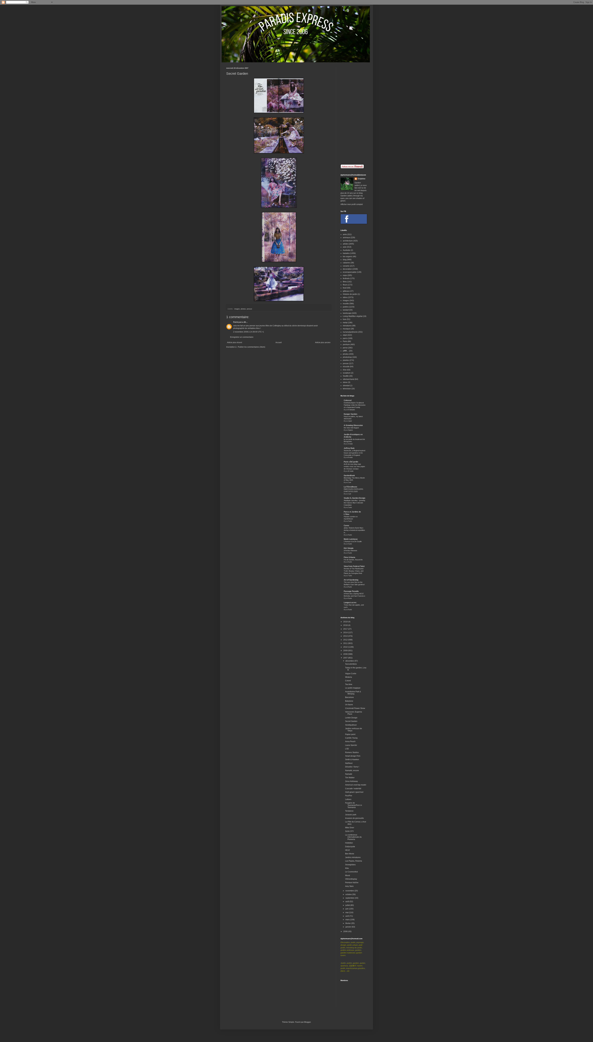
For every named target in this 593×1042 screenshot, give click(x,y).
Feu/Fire (348, 796)
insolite (346, 304)
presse (249, 309)
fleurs (345, 285)
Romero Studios (352, 752)
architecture (348, 241)
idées (345, 297)
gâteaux (346, 291)
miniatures (347, 326)
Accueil (278, 342)
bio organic (347, 256)
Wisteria (348, 677)
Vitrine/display (351, 879)
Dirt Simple (348, 548)
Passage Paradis (351, 591)
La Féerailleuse (350, 487)
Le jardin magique (352, 688)
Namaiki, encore (352, 770)
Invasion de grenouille (354, 818)
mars (347, 920)
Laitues (348, 799)
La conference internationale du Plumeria (353, 837)
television (347, 389)
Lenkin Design (351, 718)
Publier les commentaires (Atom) (251, 347)
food (345, 288)
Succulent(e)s (351, 664)
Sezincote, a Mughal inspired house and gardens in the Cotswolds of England (354, 453)
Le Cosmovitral (351, 872)
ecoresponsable (349, 272)
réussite (346, 366)
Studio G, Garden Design (354, 498)
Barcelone (349, 697)
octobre (348, 894)
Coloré (348, 681)
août (347, 901)
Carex (346, 525)
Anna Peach (350, 741)
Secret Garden (351, 721)
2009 (345, 650)
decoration (347, 269)
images (237, 309)
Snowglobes (350, 865)
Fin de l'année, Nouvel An (353, 560)
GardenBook (349, 475)
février (348, 923)
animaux (346, 237)
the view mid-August (351, 428)
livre (344, 319)
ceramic (346, 266)
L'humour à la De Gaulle (353, 541)
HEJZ (347, 850)
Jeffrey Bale (349, 448)
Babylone (349, 701)
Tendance (349, 811)
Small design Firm (352, 756)
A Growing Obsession (353, 425)
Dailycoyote (350, 847)
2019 (345, 622)
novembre (349, 891)
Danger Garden (350, 414)
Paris (345, 341)
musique (346, 329)
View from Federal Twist (354, 566)
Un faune (349, 705)
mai (347, 912)
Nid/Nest (348, 763)
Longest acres (350, 602)
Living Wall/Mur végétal (352, 316)
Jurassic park (350, 815)
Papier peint (350, 734)
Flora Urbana (349, 557)
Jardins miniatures (353, 857)
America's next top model (355, 785)
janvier (348, 927)
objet (345, 335)
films (345, 282)
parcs (345, 338)
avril (347, 916)
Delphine (361, 179)
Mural (347, 875)
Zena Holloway (351, 781)
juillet (347, 905)
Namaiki (348, 774)
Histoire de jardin (350, 294)
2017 (345, 629)
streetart (346, 385)
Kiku (347, 868)
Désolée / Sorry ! (352, 767)
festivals (346, 278)
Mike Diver (349, 828)
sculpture (347, 373)
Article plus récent (234, 342)
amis (345, 234)
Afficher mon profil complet (352, 204)
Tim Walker (350, 778)
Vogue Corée (350, 673)
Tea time (348, 684)
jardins (346, 307)
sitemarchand (348, 379)
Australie (346, 250)
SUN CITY (349, 831)
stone (345, 382)
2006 (345, 931)
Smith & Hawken (352, 759)
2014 (345, 632)
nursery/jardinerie (350, 332)
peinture (346, 344)
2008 (345, 654)
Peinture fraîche (351, 882)
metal (345, 323)
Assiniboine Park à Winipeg (353, 693)
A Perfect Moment (350, 550)
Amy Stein (349, 886)
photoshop (347, 357)
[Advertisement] (354, 113)
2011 (345, 643)
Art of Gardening (351, 580)
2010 (345, 647)
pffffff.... (346, 351)
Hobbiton (349, 843)
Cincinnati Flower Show (355, 708)
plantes (346, 360)
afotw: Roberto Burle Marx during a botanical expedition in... (354, 530)
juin (347, 909)
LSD (347, 749)
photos (243, 309)
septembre (350, 898)
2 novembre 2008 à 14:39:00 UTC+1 (248, 332)
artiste (345, 244)
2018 (345, 625)
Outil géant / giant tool (354, 792)
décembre (349, 661)
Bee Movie (349, 854)
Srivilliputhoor (351, 725)
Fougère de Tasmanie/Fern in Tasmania (353, 805)
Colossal (347, 400)
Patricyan (237, 322)
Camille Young (351, 738)
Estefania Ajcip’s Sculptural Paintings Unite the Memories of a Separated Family (355, 405)
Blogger (307, 1022)
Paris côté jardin (351, 462)
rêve (345, 370)
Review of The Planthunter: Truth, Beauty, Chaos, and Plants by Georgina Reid (354, 571)
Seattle (346, 376)
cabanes (346, 263)
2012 (345, 640)
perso (345, 348)
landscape (347, 313)
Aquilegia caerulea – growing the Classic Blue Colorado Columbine (354, 502)
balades (346, 253)
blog (345, 260)
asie (344, 247)
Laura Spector (351, 745)
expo (345, 275)
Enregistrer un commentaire (241, 337)
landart (346, 310)
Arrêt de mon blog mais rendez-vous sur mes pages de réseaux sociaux (354, 466)
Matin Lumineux (351, 539)
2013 (345, 636)
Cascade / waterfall (353, 788)
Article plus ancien (322, 342)
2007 (345, 658)
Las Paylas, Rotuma (353, 861)
